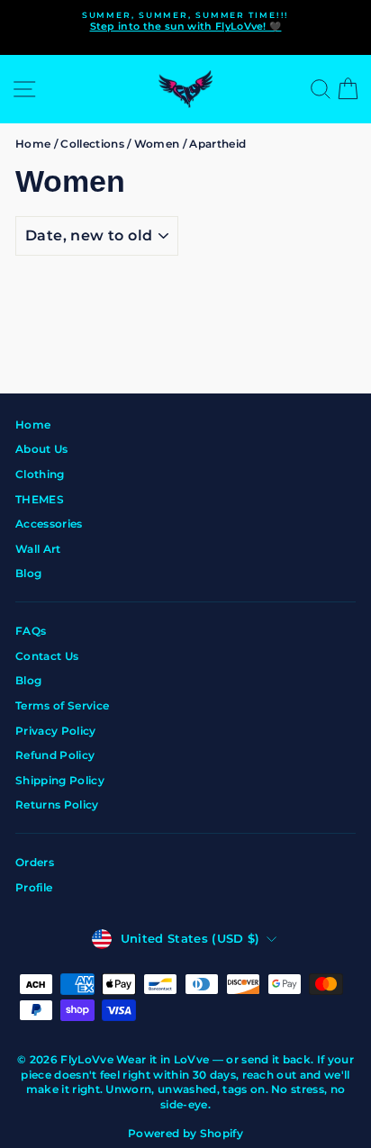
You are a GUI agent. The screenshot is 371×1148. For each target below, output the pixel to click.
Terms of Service (62, 705)
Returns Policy (57, 804)
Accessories (49, 523)
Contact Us (46, 656)
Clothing (40, 474)
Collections (92, 143)
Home (32, 143)
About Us (41, 449)
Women (157, 143)
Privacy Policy (55, 730)
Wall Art (38, 549)
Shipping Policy (59, 780)
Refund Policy (55, 755)
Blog (28, 573)
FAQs (30, 630)
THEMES (39, 499)
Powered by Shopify (185, 1133)
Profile (33, 887)
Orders (34, 862)
